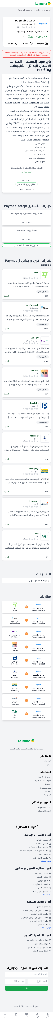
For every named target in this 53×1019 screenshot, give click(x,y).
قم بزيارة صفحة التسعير (26, 245)
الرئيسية (47, 10)
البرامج (38, 10)
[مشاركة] (24, 36)
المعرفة (48, 791)
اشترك (26, 988)
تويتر (49, 765)
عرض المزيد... (46, 861)
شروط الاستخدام (44, 811)
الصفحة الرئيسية (44, 777)
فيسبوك (48, 761)
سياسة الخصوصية (44, 807)
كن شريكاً (47, 795)
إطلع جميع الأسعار (26, 184)
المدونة (48, 784)
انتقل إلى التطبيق (38, 36)
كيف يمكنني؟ (45, 788)
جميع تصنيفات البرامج (42, 781)
